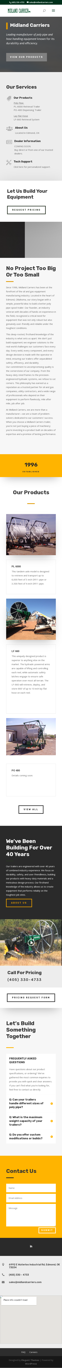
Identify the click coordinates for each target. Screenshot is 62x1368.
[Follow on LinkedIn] (31, 1246)
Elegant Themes (30, 1360)
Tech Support (23, 161)
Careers (33, 1352)
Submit (47, 1230)
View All (31, 809)
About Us (21, 127)
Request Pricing (26, 210)
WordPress (31, 1363)
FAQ (23, 1352)
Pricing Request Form (31, 997)
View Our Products (26, 57)
